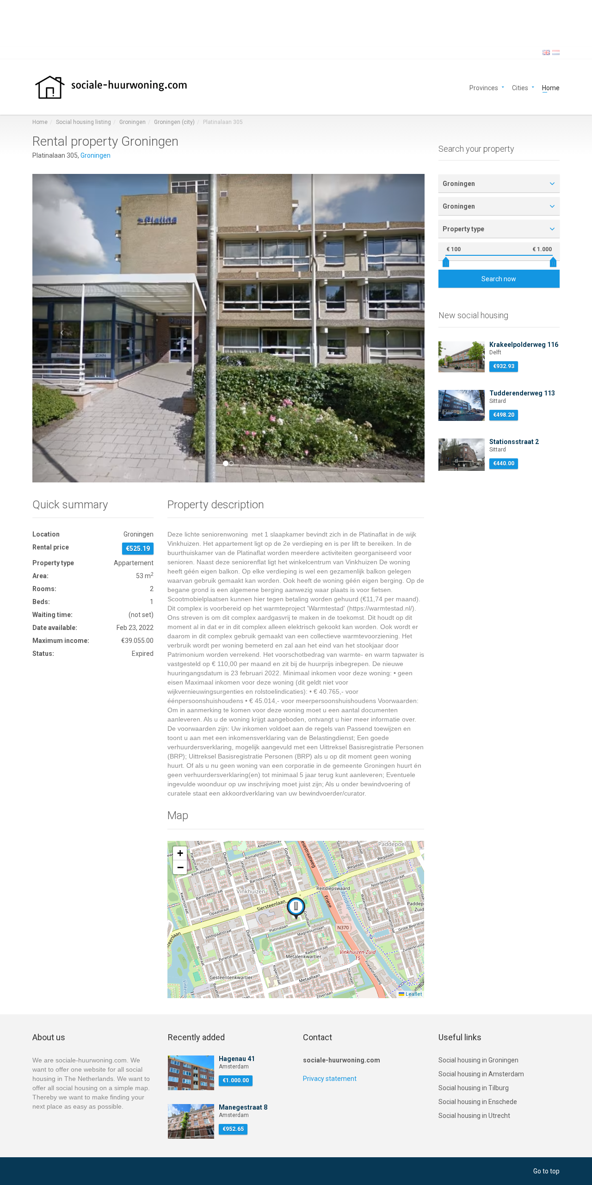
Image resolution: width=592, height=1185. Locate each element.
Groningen (132, 122)
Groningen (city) (174, 122)
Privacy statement (330, 1078)
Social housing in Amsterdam (481, 1074)
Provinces (483, 87)
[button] (61, 328)
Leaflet (413, 994)
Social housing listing (83, 122)
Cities (520, 87)
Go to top (546, 1171)
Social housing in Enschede (477, 1101)
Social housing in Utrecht (474, 1115)
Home (551, 87)
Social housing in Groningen (478, 1060)
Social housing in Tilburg (473, 1088)
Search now (498, 279)
